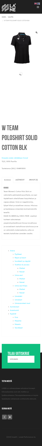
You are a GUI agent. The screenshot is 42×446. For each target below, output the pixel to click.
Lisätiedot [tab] (20, 180)
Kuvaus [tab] (7, 180)
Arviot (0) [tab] (33, 180)
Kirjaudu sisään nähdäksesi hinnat (15, 158)
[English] (35, 3)
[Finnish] (38, 3)
